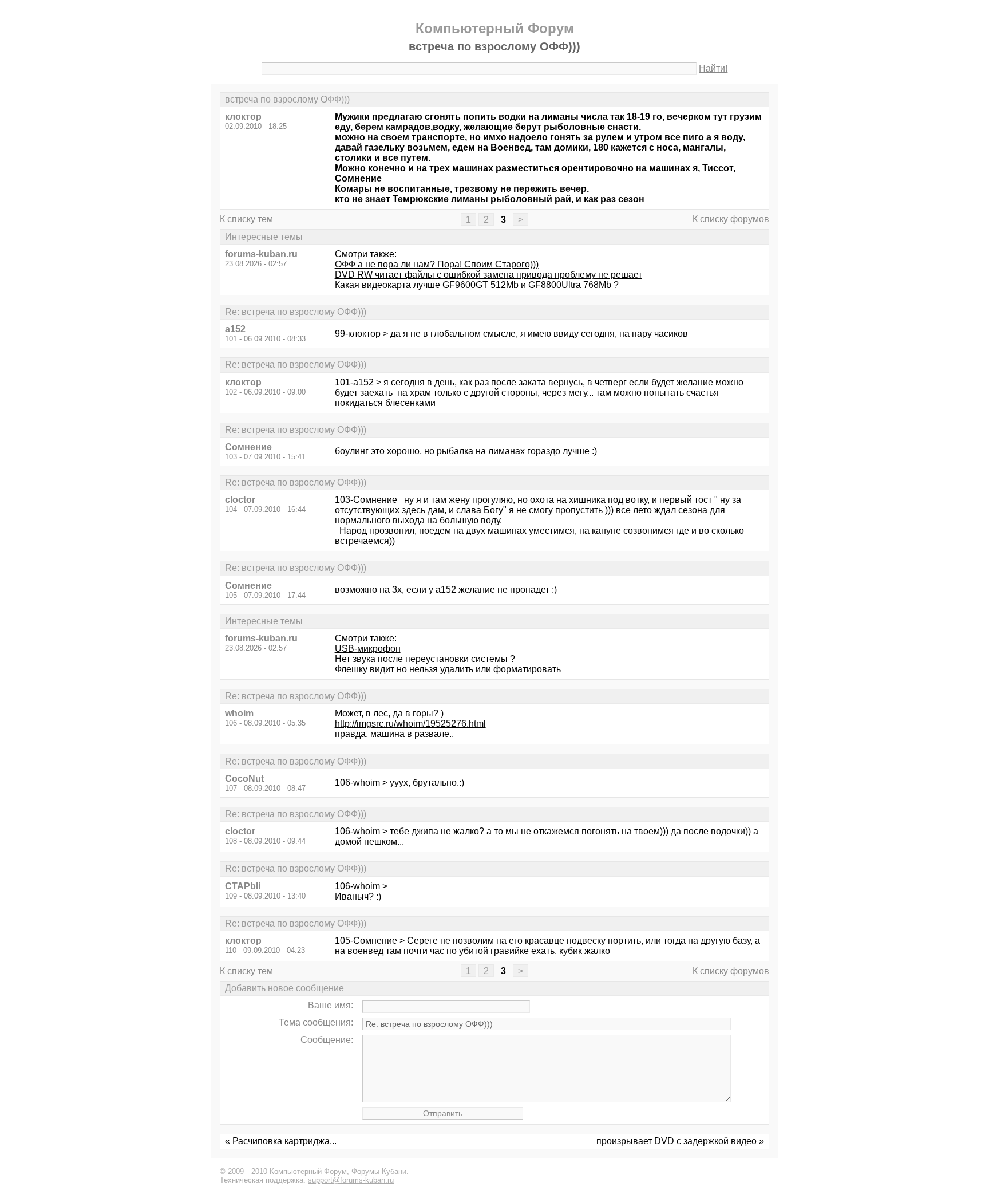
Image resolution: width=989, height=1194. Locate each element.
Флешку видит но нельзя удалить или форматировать (448, 669)
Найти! (713, 68)
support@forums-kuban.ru (351, 1180)
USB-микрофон (368, 648)
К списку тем (246, 219)
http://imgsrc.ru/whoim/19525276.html (410, 723)
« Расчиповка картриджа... (281, 1141)
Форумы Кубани (378, 1171)
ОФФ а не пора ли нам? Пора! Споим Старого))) (437, 264)
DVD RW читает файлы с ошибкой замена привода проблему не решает (488, 274)
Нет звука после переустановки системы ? (425, 659)
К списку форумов (731, 219)
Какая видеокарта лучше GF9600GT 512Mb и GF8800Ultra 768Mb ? (477, 285)
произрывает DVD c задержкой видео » (680, 1141)
